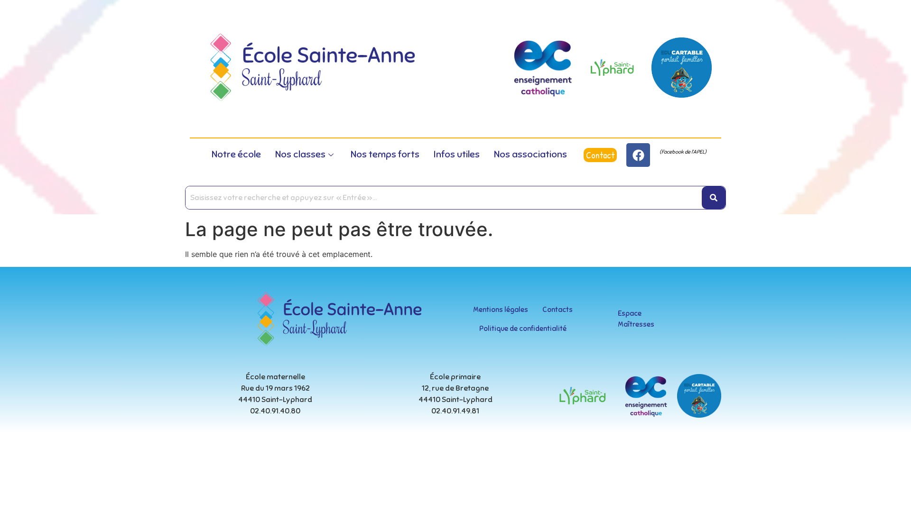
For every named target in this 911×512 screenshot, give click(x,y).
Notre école (236, 154)
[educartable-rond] (681, 67)
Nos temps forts (385, 154)
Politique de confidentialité (523, 328)
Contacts (557, 309)
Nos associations (530, 154)
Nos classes (300, 154)
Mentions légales (500, 309)
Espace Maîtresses (636, 319)
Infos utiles (457, 154)
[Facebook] (638, 155)
